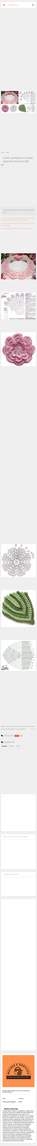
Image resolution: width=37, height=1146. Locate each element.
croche (7, 152)
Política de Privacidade (8, 1102)
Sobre (20, 1102)
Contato (21, 1098)
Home (2, 152)
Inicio (4, 1098)
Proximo (33, 729)
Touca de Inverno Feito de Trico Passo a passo (18, 228)
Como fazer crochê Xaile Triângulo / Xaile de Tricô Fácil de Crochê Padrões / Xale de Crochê (18, 219)
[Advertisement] (18, 29)
